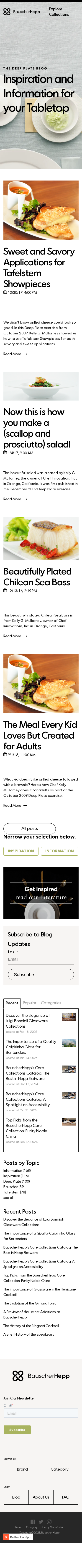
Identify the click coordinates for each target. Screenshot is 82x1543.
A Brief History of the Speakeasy (28, 1335)
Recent (12, 1003)
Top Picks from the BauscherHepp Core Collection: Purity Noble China (34, 1278)
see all (8, 1198)
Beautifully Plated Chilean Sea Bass (37, 577)
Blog (16, 1497)
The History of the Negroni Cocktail (31, 1326)
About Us (41, 1497)
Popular (29, 1003)
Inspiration (16, 1176)
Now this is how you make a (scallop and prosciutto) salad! (37, 429)
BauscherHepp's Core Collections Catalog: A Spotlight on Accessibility (39, 1264)
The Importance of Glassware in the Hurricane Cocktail (39, 1292)
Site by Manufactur (52, 1527)
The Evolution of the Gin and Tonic (29, 1303)
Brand (22, 1469)
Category (59, 1469)
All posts (29, 829)
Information (17, 1171)
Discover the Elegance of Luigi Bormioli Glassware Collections (33, 1222)
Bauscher (14, 1187)
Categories (51, 1003)
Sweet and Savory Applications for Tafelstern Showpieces (38, 268)
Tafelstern (14, 1192)
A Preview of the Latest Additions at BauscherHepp (31, 1314)
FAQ (65, 1497)
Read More (12, 354)
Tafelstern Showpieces (41, 339)
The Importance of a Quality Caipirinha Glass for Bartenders (39, 1236)
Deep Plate (16, 1182)
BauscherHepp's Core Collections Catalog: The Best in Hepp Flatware (40, 1250)
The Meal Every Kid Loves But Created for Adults (40, 736)
